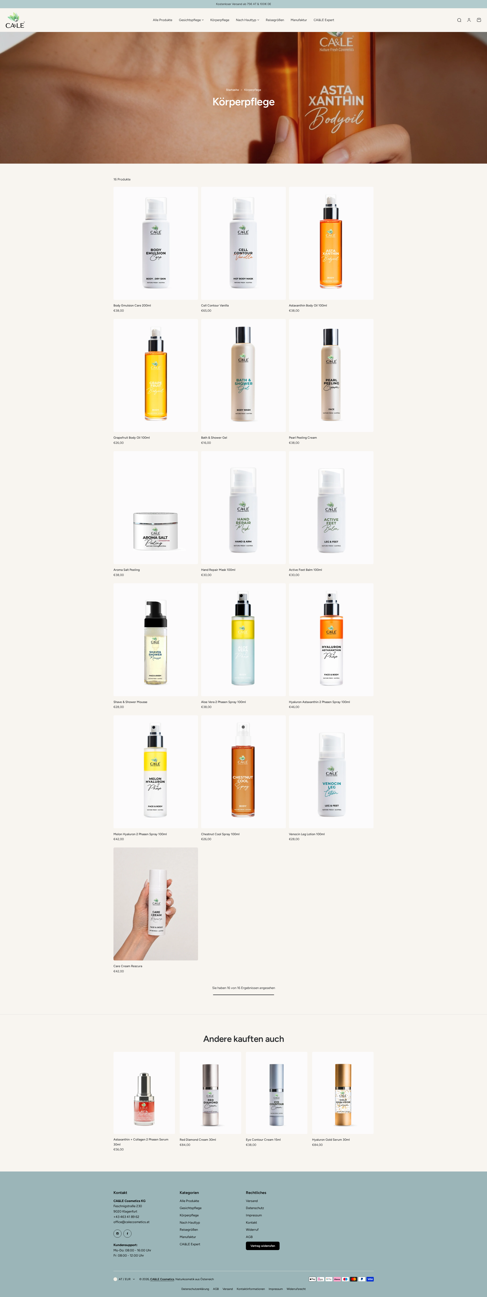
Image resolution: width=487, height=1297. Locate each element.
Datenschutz (255, 1208)
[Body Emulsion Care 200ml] (155, 243)
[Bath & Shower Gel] (243, 375)
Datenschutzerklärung (195, 1289)
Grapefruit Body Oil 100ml (131, 437)
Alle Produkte (189, 1201)
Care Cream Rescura (127, 966)
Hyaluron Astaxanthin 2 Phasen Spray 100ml (319, 702)
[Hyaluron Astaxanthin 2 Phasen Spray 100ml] (331, 639)
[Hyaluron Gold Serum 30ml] (343, 1093)
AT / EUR (125, 1279)
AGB (249, 1237)
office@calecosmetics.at (131, 1222)
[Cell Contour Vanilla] (243, 243)
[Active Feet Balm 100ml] (331, 507)
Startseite (232, 90)
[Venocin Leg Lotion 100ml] (331, 771)
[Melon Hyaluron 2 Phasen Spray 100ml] (155, 771)
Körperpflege (189, 1215)
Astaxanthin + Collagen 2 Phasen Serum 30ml (140, 1142)
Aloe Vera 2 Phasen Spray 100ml (223, 702)
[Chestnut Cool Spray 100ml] (243, 771)
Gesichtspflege (190, 1208)
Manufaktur (188, 1237)
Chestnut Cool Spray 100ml (220, 834)
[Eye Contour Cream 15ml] (277, 1093)
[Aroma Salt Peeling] (155, 507)
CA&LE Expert (190, 1244)
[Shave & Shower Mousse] (155, 639)
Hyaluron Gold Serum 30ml (331, 1139)
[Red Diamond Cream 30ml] (210, 1093)
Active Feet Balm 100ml (305, 570)
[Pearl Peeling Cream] (331, 375)
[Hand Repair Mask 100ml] (243, 507)
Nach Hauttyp (190, 1222)
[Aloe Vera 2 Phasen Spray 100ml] (243, 639)
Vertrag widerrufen (262, 1246)
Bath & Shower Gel (214, 437)
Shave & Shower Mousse (130, 702)
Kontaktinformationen (251, 1289)
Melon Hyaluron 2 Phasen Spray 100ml (140, 834)
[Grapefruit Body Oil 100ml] (155, 375)
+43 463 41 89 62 (126, 1217)
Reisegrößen (189, 1229)
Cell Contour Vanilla (215, 305)
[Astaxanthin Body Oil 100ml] (331, 243)
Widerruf (252, 1229)
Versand (252, 1201)
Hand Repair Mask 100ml (218, 570)
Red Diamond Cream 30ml (198, 1139)
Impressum (254, 1215)
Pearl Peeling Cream (303, 437)
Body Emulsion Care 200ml (132, 305)
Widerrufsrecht (296, 1289)
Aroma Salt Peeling (126, 570)
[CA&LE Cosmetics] (15, 20)
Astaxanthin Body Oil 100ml (308, 305)
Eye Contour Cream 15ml (263, 1139)
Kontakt (251, 1222)
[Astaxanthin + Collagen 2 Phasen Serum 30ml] (144, 1093)
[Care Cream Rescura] (155, 903)
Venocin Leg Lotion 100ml (307, 834)
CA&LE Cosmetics (162, 1279)
